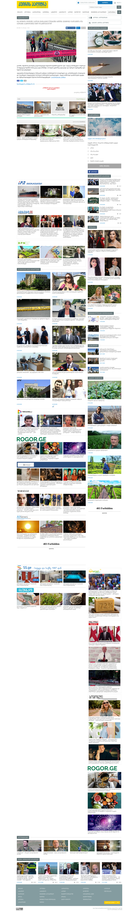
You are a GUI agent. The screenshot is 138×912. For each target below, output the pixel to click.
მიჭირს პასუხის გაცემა (97, 161)
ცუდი (91, 157)
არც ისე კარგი (94, 151)
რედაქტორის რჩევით (98, 28)
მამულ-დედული (95, 378)
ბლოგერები (23, 837)
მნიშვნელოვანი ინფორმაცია (101, 313)
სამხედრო (93, 346)
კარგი (92, 148)
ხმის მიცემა (104, 166)
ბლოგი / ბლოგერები (100, 17)
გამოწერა (105, 2)
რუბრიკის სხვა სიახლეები (28, 270)
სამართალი (23, 18)
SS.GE (19, 99)
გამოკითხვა (94, 115)
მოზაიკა (92, 227)
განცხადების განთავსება (87, 2)
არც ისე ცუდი (94, 154)
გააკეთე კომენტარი (80, 92)
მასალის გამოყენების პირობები (115, 909)
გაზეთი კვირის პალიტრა (100, 22)
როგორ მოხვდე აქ (80, 99)
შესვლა (118, 2)
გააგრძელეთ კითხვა (58, 77)
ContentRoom (79, 121)
